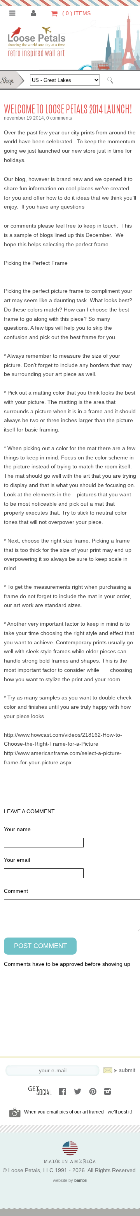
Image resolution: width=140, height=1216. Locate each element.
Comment (16, 891)
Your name (17, 829)
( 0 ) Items (76, 13)
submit (127, 1070)
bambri (80, 1180)
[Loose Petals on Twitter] (78, 1092)
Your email (17, 860)
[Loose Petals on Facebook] (63, 1092)
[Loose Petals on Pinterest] (93, 1092)
